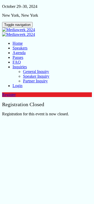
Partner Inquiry (35, 81)
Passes (18, 57)
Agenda (19, 52)
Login (17, 85)
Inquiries (20, 67)
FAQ (17, 62)
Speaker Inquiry (36, 76)
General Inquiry (36, 71)
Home (18, 43)
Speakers (20, 48)
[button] (9, 94)
